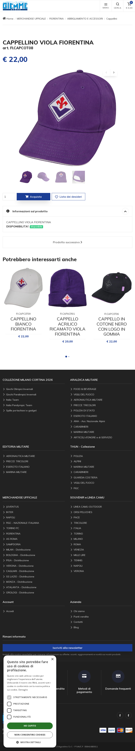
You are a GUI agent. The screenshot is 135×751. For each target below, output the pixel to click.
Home (10, 18)
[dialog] (30, 701)
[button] (15, 6)
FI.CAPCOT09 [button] (23, 313)
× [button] (52, 659)
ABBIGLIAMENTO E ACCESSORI (85, 18)
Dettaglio (23, 689)
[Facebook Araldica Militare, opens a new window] (128, 715)
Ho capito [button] (30, 725)
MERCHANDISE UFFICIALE (31, 18)
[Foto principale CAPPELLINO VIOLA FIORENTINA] (67, 118)
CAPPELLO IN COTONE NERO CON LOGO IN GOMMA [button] (112, 326)
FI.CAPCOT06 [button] (111, 314)
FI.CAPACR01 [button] (67, 313)
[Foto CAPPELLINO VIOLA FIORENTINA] (26, 177)
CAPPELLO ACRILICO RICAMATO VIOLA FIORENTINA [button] (67, 326)
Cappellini (111, 18)
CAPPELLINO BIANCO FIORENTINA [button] (23, 324)
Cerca (117, 8)
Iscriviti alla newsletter (67, 648)
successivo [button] (66, 242)
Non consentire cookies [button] (30, 734)
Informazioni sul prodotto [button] (30, 211)
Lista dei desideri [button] (70, 196)
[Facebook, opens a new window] (120, 715)
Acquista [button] (36, 196)
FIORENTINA (56, 18)
